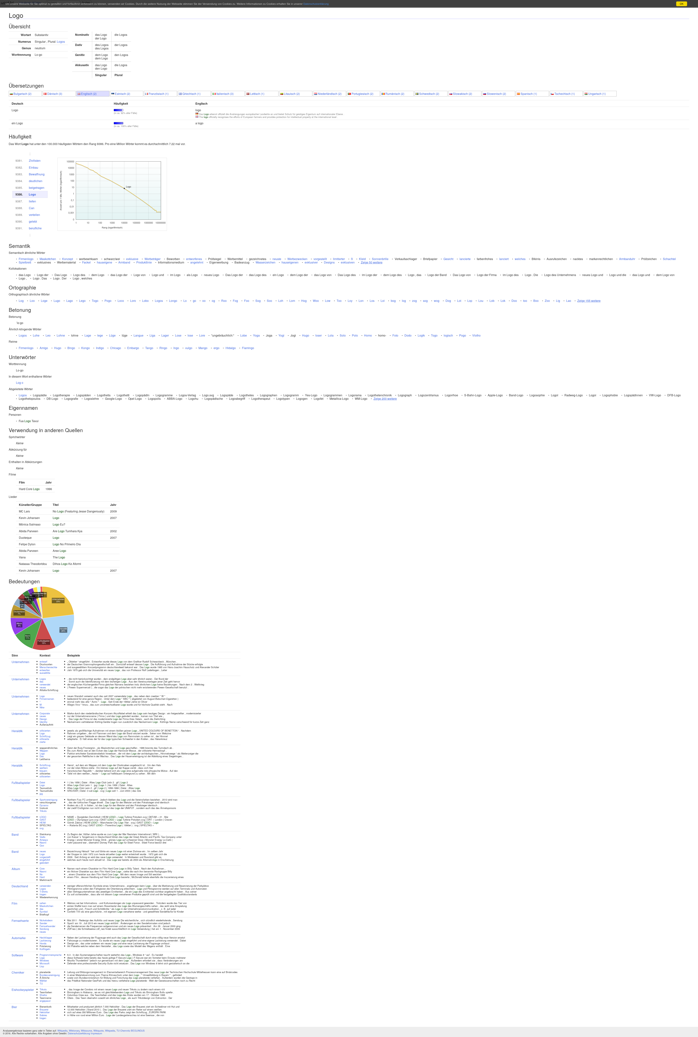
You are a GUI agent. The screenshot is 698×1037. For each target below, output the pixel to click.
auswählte (45, 672)
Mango (202, 348)
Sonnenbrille (380, 259)
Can (31, 208)
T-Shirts (44, 891)
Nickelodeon (46, 920)
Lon (361, 301)
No (41, 874)
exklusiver (311, 262)
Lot (459, 301)
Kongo (85, 348)
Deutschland (20, 886)
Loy (350, 301)
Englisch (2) (89, 94)
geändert (44, 862)
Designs (329, 262)
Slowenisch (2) (496, 94)
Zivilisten (35, 160)
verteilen (34, 215)
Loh (280, 301)
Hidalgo (231, 348)
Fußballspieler (21, 783)
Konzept (67, 259)
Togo (95, 301)
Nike (42, 707)
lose (190, 335)
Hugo (305, 335)
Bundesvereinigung (50, 975)
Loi (383, 301)
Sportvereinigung (48, 799)
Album (16, 869)
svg (41, 828)
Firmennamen (47, 698)
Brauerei (44, 1009)
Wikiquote (98, 1030)
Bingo (71, 348)
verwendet (45, 684)
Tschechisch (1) (564, 94)
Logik (421, 335)
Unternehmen (20, 662)
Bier (14, 1007)
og (213, 301)
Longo (173, 301)
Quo (42, 845)
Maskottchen (48, 259)
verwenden (45, 885)
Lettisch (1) (257, 94)
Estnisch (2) (122, 94)
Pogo (108, 301)
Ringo (163, 348)
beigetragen (36, 188)
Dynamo (44, 805)
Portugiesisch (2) (362, 94)
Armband (124, 262)
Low (327, 301)
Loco (121, 301)
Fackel (86, 262)
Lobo (145, 301)
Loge (44, 301)
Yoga (256, 335)
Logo (32, 194)
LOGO (43, 817)
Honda (43, 943)
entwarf (43, 661)
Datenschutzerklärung (79, 1033)
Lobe (243, 335)
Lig (558, 301)
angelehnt (196, 262)
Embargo (133, 348)
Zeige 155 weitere (589, 301)
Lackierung (45, 940)
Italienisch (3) (225, 94)
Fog (235, 301)
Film (14, 903)
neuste (276, 259)
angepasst (45, 1000)
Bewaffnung (37, 174)
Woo (316, 301)
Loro (133, 301)
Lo (185, 301)
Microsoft (44, 963)
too (525, 301)
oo (204, 301)
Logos (61, 41)
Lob (492, 301)
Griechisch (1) (191, 94)
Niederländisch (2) (330, 94)
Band (15, 834)
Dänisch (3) (54, 94)
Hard (42, 877)
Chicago (115, 348)
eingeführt (45, 859)
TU (41, 983)
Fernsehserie (20, 921)
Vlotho (476, 335)
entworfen (45, 670)
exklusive (132, 259)
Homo (368, 335)
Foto (395, 335)
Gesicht (448, 259)
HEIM (43, 822)
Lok (503, 301)
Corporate (45, 713)
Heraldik (17, 731)
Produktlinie (144, 262)
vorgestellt (320, 259)
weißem (44, 768)
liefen (32, 201)
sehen (43, 903)
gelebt (33, 221)
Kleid (362, 259)
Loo (32, 301)
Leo (48, 335)
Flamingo (248, 348)
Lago (69, 301)
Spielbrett (25, 262)
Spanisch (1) (529, 94)
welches (520, 259)
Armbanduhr (627, 259)
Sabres (43, 1015)
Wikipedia (62, 1030)
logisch (448, 335)
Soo (269, 301)
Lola (331, 335)
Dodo (408, 335)
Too (339, 301)
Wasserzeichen (265, 262)
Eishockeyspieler (23, 990)
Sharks (43, 995)
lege (100, 335)
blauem (43, 770)
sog (425, 301)
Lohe (36, 335)
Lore (202, 335)
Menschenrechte (48, 667)
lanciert (504, 259)
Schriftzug (45, 736)
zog (414, 301)
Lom (292, 301)
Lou (480, 301)
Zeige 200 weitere (385, 398)
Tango (149, 348)
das (41, 681)
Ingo (176, 348)
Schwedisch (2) (429, 94)
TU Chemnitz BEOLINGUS (131, 1030)
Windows (44, 960)
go (194, 301)
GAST (43, 819)
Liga (152, 335)
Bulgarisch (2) (22, 94)
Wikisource (86, 1030)
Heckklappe (46, 937)
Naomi (43, 842)
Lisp (42, 966)
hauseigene (104, 262)
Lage (88, 335)
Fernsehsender (47, 926)
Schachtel (669, 259)
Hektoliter (45, 1012)
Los (372, 301)
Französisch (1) (159, 94)
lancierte (465, 259)
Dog (448, 301)
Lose (178, 335)
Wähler (43, 980)
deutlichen (35, 181)
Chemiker (18, 972)
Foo (246, 301)
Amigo (44, 348)
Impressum (96, 1033)
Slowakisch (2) (462, 94)
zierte (42, 742)
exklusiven (348, 262)
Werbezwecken (297, 259)
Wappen (44, 750)
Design (43, 719)
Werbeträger (153, 259)
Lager (165, 335)
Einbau (33, 167)
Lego (82, 301)
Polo (355, 335)
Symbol (44, 911)
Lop (469, 301)
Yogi (281, 335)
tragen (43, 894)
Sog (258, 301)
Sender (43, 923)
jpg (41, 793)
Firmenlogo (26, 259)
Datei (42, 782)
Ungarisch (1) (597, 94)
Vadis (42, 837)
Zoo (547, 301)
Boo (536, 301)
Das (42, 756)
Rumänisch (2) (394, 94)
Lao (568, 301)
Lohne (61, 335)
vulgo (188, 348)
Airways (44, 839)
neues (43, 687)
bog (393, 301)
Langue (138, 335)
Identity (43, 722)
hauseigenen (290, 262)
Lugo (57, 301)
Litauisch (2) (292, 94)
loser (318, 335)
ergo (216, 348)
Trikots (43, 811)
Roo (224, 301)
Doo (514, 301)
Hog (304, 301)
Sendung (44, 929)
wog (436, 301)
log (404, 301)
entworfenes (194, 259)
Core (42, 868)
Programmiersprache (50, 955)
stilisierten (45, 730)
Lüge (112, 335)
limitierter (339, 259)
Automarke (19, 938)
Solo (343, 335)
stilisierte (44, 739)
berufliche (35, 228)
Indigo (100, 348)
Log (21, 301)
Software (17, 955)
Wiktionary (74, 1030)
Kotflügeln (45, 949)
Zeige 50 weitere (371, 262)
